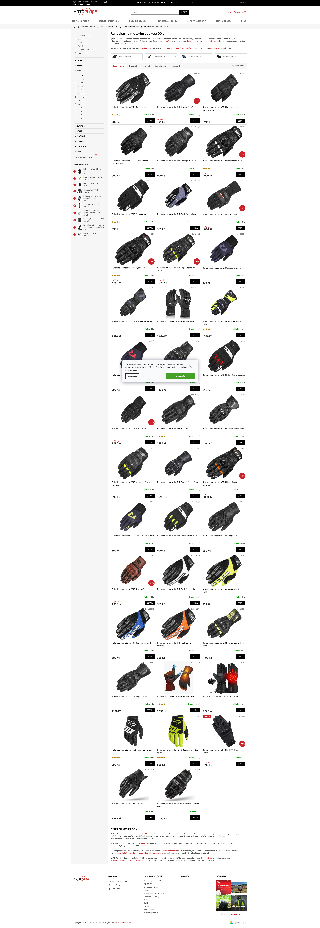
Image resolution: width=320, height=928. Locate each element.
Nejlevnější (133, 66)
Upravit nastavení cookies (124, 923)
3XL (81, 101)
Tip (80, 46)
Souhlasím (180, 376)
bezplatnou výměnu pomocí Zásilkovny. (202, 41)
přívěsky (123, 860)
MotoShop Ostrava (151, 887)
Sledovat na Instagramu (233, 914)
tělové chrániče (206, 858)
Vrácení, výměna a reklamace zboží (151, 3)
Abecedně (176, 66)
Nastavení (132, 376)
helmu (118, 853)
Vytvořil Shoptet (240, 923)
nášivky (130, 860)
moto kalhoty (144, 853)
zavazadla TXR (214, 48)
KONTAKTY (173, 3)
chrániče (125, 853)
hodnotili (130, 43)
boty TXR (198, 48)
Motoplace (116, 889)
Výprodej (82, 53)
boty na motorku (156, 853)
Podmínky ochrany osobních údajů (156, 900)
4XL (80, 104)
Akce (81, 39)
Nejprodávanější (161, 66)
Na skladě (83, 35)
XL (80, 93)
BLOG (146, 903)
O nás (146, 890)
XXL (81, 97)
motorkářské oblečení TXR (174, 48)
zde (135, 370)
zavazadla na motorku (143, 860)
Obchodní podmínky (151, 897)
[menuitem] (81, 21)
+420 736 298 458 (118, 885)
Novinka (82, 42)
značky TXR (146, 48)
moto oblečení (163, 41)
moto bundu (133, 853)
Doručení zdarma (85, 50)
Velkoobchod (149, 909)
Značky (146, 906)
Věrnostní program (151, 913)
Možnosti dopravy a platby (154, 893)
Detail (150, 121)
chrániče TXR (190, 48)
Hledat (184, 12)
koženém (141, 843)
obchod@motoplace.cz (120, 881)
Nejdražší (146, 66)
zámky (116, 860)
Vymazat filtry (88, 155)
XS (81, 79)
